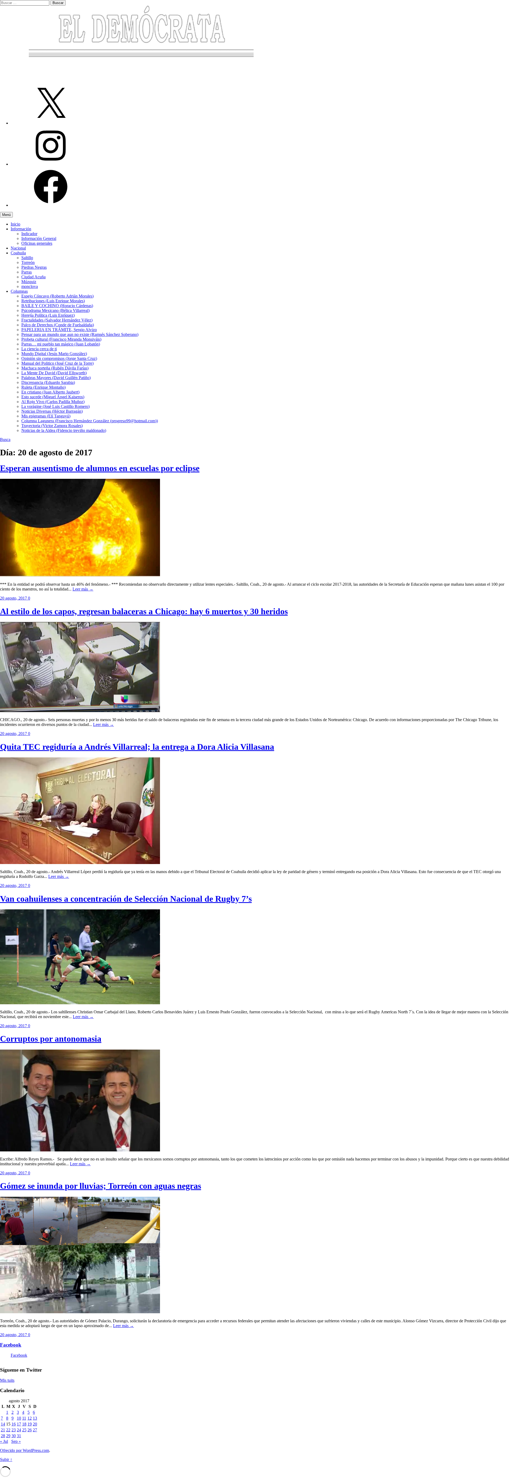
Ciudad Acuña (33, 277)
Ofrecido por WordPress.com (24, 1450)
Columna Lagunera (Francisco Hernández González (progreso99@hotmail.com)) (89, 421)
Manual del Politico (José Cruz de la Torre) (57, 363)
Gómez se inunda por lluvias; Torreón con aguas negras (100, 1186)
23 (13, 1430)
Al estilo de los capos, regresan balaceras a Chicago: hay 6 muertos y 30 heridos (144, 611)
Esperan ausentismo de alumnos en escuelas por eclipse (99, 468)
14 (3, 1424)
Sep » (16, 1441)
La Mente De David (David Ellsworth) (54, 373)
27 (35, 1430)
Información (21, 229)
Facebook (10, 1345)
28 (3, 1435)
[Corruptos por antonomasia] (80, 1150)
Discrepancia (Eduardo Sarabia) (48, 382)
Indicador (29, 233)
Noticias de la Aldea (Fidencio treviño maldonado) (63, 430)
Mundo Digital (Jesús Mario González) (54, 353)
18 (24, 1424)
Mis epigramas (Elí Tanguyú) (45, 416)
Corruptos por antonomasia (50, 1038)
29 (8, 1435)
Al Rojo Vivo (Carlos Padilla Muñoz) (53, 401)
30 (13, 1435)
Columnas (19, 291)
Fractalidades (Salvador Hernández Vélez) (57, 320)
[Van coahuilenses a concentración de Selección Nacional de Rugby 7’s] (80, 1003)
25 (24, 1430)
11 (24, 1418)
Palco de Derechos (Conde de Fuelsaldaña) (57, 325)
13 (35, 1418)
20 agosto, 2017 (14, 598)
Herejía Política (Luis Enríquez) (48, 315)
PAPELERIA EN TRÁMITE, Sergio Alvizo (59, 329)
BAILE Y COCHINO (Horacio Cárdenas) (57, 305)
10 (19, 1418)
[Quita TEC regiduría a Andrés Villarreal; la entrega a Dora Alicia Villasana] (80, 862)
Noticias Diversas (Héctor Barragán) (52, 411)
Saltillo (27, 257)
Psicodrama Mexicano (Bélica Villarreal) (55, 310)
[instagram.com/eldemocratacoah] (51, 164)
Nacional (18, 248)
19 (29, 1424)
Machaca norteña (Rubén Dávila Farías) (55, 368)
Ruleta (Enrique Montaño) (43, 387)
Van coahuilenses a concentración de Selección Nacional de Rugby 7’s (126, 898)
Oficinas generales (36, 243)
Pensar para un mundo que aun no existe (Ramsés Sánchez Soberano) (79, 334)
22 (8, 1430)
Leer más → (83, 589)
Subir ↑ (6, 1459)
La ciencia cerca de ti (39, 349)
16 (13, 1424)
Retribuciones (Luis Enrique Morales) (53, 301)
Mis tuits (7, 1380)
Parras (26, 272)
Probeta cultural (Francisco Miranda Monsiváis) (61, 339)
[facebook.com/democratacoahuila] (51, 205)
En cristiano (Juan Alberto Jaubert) (50, 392)
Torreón (28, 262)
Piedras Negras (34, 267)
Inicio (15, 224)
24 (19, 1430)
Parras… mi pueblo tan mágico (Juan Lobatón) (60, 344)
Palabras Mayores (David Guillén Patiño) (56, 377)
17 (19, 1424)
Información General (38, 238)
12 (29, 1418)
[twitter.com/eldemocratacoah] (51, 123)
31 (19, 1435)
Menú (6, 215)
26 (29, 1430)
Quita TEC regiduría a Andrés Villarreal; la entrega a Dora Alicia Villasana (137, 747)
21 (3, 1430)
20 (35, 1424)
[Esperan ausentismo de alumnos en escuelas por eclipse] (80, 575)
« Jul (4, 1441)
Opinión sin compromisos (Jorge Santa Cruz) (59, 358)
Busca (5, 439)
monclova (29, 286)
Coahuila (18, 253)
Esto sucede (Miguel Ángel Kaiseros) (52, 397)
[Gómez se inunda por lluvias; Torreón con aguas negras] (80, 1312)
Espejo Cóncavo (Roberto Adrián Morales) (57, 296)
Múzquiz (28, 281)
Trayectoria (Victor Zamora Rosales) (52, 425)
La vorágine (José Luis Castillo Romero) (55, 406)
